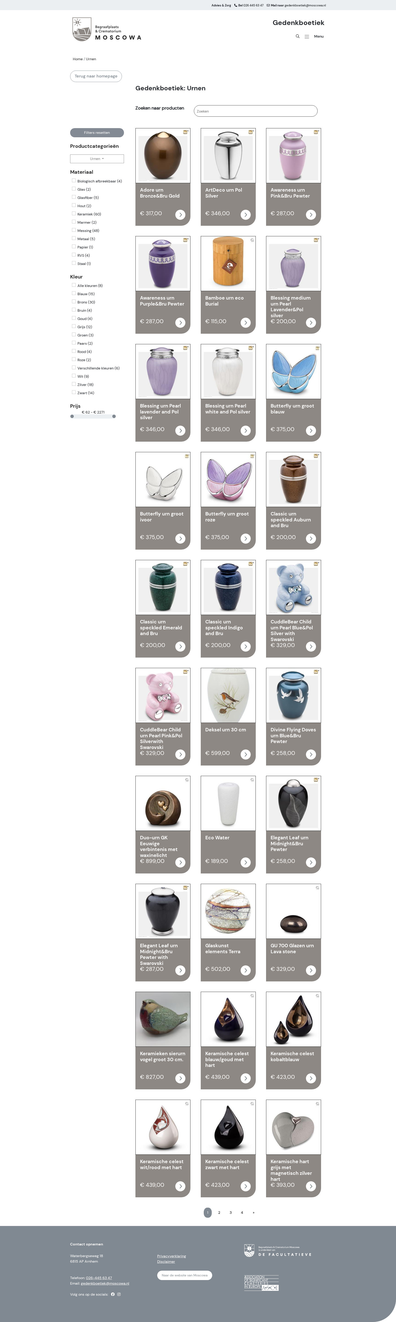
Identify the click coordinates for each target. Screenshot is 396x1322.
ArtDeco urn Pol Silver (223, 193)
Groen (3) (85, 335)
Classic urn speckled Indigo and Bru (224, 628)
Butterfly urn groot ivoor (162, 517)
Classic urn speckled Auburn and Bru (291, 520)
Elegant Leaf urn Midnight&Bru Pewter (289, 844)
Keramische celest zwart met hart (227, 1164)
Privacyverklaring (171, 1256)
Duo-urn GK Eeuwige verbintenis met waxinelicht (159, 847)
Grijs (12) (84, 327)
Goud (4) (84, 318)
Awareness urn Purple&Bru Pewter (162, 301)
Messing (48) (88, 230)
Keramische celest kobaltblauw (292, 1056)
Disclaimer (166, 1261)
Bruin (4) (84, 310)
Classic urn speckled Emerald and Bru (161, 628)
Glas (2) (84, 189)
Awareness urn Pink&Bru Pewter (290, 193)
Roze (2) (84, 360)
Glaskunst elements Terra (222, 948)
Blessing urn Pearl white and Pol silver (227, 409)
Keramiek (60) (89, 214)
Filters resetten (97, 132)
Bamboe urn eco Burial (224, 301)
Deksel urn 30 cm (225, 730)
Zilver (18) (85, 384)
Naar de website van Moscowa (185, 1275)
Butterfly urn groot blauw (292, 409)
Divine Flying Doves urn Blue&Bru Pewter (293, 736)
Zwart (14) (85, 393)
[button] (307, 36)
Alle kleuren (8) (90, 285)
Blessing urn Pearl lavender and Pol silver (160, 412)
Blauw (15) (86, 294)
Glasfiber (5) (88, 197)
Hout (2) (84, 206)
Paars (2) (85, 343)
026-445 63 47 (99, 1277)
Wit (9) (83, 376)
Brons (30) (86, 302)
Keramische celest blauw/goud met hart (227, 1059)
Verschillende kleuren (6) (98, 368)
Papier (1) (85, 247)
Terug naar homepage (96, 76)
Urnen (95, 158)
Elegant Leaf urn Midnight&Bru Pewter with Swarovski (159, 954)
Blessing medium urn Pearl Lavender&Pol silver (291, 307)
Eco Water (217, 838)
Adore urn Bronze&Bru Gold (160, 193)
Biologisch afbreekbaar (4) (99, 181)
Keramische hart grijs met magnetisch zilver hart (291, 1170)
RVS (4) (83, 255)
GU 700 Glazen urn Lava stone (292, 948)
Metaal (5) (86, 239)
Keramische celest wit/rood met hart (162, 1164)
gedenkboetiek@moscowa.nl (105, 1283)
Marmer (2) (86, 222)
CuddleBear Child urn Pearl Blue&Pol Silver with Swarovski (292, 631)
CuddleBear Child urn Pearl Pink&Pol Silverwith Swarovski (161, 739)
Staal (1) (84, 263)
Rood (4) (84, 351)
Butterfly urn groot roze (227, 517)
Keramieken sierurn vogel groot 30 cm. (162, 1056)
